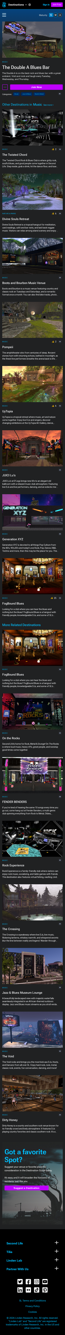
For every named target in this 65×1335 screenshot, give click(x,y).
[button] (18, 5)
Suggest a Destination (26, 1188)
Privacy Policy (32, 1306)
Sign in (46, 4)
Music (5, 62)
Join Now (36, 87)
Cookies (32, 1312)
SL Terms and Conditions (32, 1300)
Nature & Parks (9, 213)
